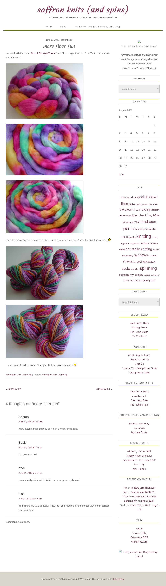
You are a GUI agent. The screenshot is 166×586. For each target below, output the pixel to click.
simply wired (104, 388)
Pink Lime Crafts (139, 331)
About (64, 27)
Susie (23, 442)
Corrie (125, 496)
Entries (139, 533)
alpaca (135, 197)
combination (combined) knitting (97, 27)
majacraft (134, 244)
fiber (135, 215)
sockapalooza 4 (146, 261)
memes (144, 243)
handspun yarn (13, 374)
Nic (125, 492)
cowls (150, 204)
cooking (139, 204)
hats (134, 228)
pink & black (139, 468)
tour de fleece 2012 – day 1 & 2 (139, 460)
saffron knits (130, 500)
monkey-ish (13, 388)
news (122, 249)
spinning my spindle (131, 274)
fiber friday (145, 215)
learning (155, 237)
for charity (139, 464)
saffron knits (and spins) (83, 10)
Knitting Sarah (139, 327)
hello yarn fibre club (147, 229)
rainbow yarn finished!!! (139, 451)
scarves (152, 255)
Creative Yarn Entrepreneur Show (139, 368)
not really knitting (139, 249)
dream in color (133, 209)
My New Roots (139, 432)
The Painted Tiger (139, 404)
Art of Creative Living (139, 355)
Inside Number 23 (139, 359)
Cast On (139, 363)
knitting (143, 236)
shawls (128, 261)
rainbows (141, 255)
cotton (144, 204)
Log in (139, 528)
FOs (156, 215)
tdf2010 (134, 280)
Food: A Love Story (139, 423)
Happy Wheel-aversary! (139, 455)
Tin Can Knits (139, 336)
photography (127, 256)
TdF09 (126, 280)
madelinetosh (139, 396)
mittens (154, 243)
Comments (139, 537)
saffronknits (66, 40)
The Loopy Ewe (139, 400)
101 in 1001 (125, 198)
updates (143, 280)
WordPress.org (139, 541)
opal (22, 468)
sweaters (155, 275)
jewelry (132, 237)
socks (126, 269)
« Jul (121, 174)
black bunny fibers (139, 323)
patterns (156, 250)
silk (134, 262)
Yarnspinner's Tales (139, 372)
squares (147, 275)
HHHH (124, 237)
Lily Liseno (139, 428)
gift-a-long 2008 (131, 222)
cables (132, 204)
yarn (152, 280)
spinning (27, 374)
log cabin (125, 243)
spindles (135, 269)
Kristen (24, 417)
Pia (125, 487)
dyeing (146, 209)
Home (49, 27)
